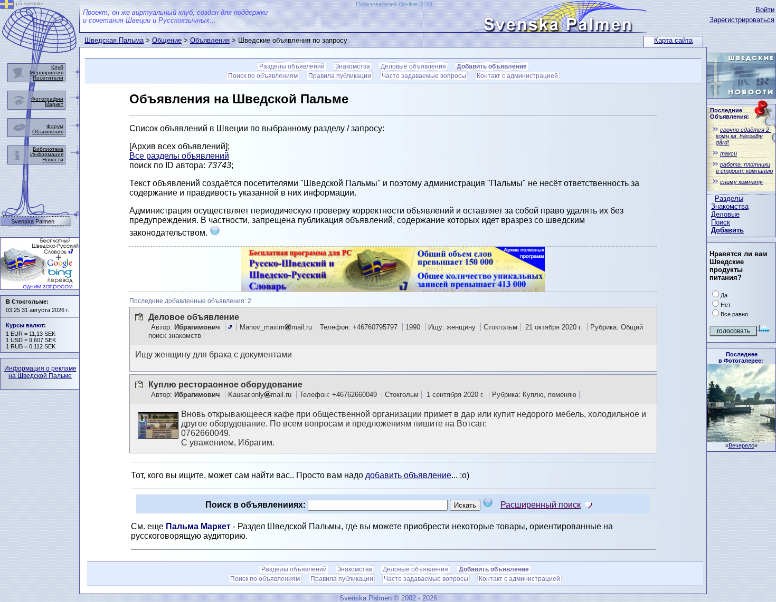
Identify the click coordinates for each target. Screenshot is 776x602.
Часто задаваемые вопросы (424, 76)
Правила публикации (339, 76)
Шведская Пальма (114, 40)
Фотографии (47, 99)
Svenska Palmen (32, 222)
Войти (764, 10)
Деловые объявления (413, 66)
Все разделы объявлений (179, 155)
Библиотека (48, 149)
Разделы (729, 198)
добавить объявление (408, 475)
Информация (46, 154)
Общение (167, 40)
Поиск (720, 222)
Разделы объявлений (292, 66)
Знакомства (730, 206)
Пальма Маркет (198, 526)
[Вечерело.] (741, 439)
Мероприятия (46, 72)
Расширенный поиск (540, 504)
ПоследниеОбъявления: (729, 113)
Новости (52, 159)
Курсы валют (25, 325)
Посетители (48, 78)
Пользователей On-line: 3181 (394, 4)
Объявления (210, 40)
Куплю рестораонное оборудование (225, 384)
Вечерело (741, 445)
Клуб (57, 67)
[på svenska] (7, 6)
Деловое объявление (193, 317)
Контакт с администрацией (517, 76)
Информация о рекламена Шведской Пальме (40, 372)
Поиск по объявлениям (263, 76)
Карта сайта (673, 40)
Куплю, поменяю (549, 395)
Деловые (725, 214)
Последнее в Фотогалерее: (740, 357)
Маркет (54, 104)
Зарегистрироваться (741, 20)
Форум (54, 126)
